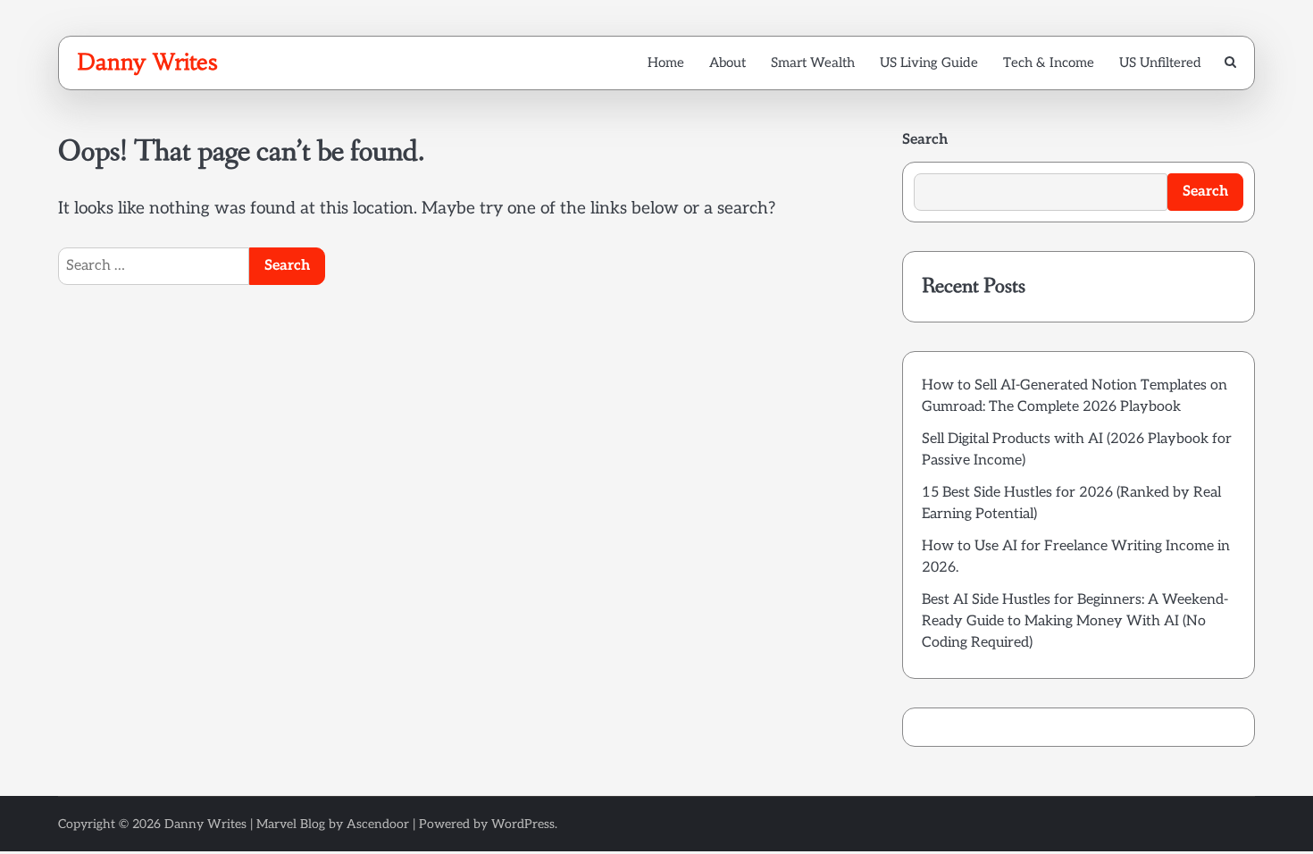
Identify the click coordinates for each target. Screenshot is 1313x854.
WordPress (523, 824)
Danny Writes (147, 61)
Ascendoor (378, 824)
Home (666, 62)
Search (925, 139)
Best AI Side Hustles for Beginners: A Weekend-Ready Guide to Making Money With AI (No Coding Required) (1075, 621)
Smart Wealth (813, 62)
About (727, 62)
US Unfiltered (1160, 62)
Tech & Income (1048, 62)
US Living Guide (929, 62)
